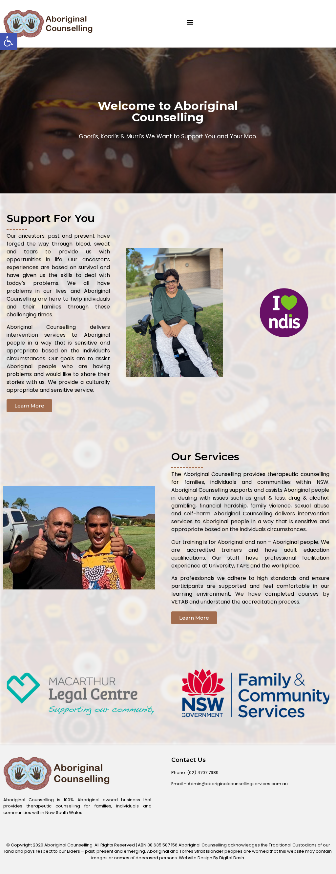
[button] (189, 22)
